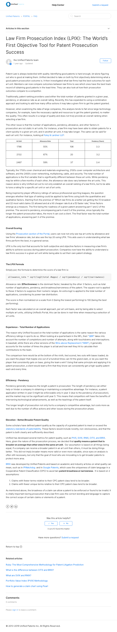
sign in (15, 610)
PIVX (74, 438)
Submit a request (100, 5)
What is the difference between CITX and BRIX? (30, 570)
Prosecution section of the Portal (33, 233)
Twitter (12, 506)
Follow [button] (105, 61)
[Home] (15, 6)
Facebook (7, 506)
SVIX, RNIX (83, 438)
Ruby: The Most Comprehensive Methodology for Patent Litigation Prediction (45, 564)
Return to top (12, 546)
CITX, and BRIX (97, 438)
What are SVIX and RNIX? (18, 575)
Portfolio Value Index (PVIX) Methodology (27, 580)
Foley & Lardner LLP (54, 135)
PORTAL (26, 16)
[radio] (51, 523)
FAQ (35, 16)
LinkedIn (16, 506)
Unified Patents (13, 16)
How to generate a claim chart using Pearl (27, 586)
